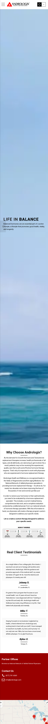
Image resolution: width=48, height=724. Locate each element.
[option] (24, 226)
